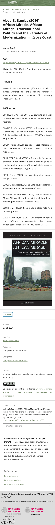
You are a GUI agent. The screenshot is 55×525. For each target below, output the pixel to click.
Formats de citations (13, 426)
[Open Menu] (3, 3)
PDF (9, 314)
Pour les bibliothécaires (14, 484)
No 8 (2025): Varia (29, 9)
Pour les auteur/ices (12, 480)
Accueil (6, 9)
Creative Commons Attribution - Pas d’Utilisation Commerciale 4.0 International (27, 392)
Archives (15, 9)
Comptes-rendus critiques (15, 360)
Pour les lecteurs (11, 476)
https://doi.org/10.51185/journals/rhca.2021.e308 (26, 62)
